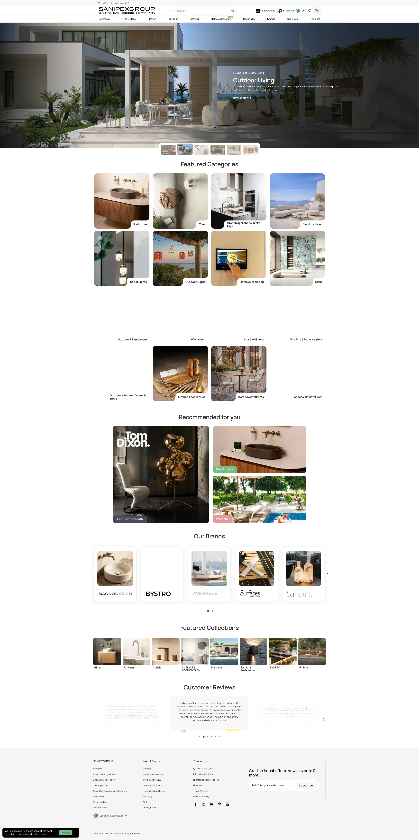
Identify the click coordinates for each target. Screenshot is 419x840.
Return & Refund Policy (154, 791)
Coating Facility (100, 785)
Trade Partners (200, 791)
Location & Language (112, 815)
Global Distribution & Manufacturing (110, 791)
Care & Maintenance (153, 774)
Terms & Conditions (152, 785)
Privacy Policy (149, 808)
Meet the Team (100, 808)
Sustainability (99, 802)
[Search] (232, 10)
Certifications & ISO (152, 780)
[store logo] (126, 10)
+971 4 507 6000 (204, 769)
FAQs (145, 802)
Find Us (199, 785)
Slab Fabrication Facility (104, 780)
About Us (97, 769)
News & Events (99, 796)
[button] (242, 98)
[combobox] (205, 11)
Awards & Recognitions (104, 774)
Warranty (147, 796)
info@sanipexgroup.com (207, 780)
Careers (147, 769)
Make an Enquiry (201, 796)
